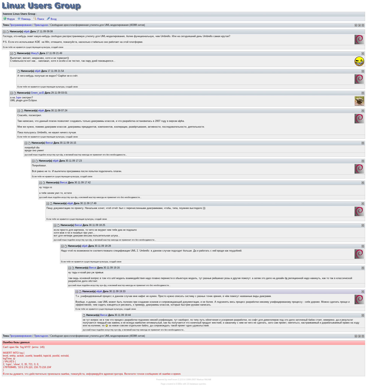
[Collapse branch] (4, 31)
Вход (53, 19)
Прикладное (41, 24)
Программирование (21, 24)
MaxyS (35, 53)
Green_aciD (37, 92)
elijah (26, 31)
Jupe (18, 97)
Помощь (25, 19)
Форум (10, 19)
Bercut (49, 142)
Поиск (40, 19)
